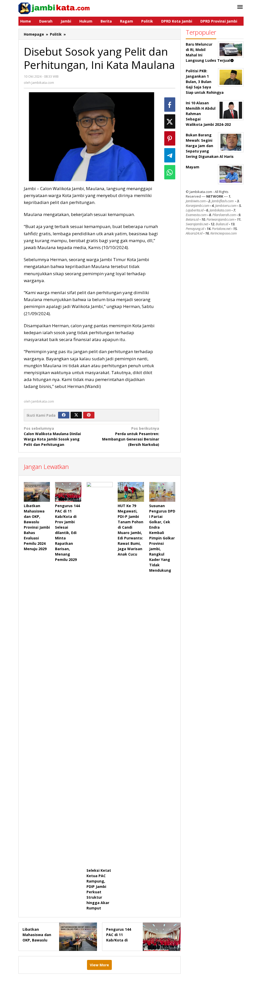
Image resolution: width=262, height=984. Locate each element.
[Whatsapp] (169, 172)
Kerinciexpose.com (223, 233)
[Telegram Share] (169, 155)
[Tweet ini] (169, 121)
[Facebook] (63, 415)
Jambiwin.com (196, 201)
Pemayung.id (195, 228)
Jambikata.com (220, 210)
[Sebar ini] (169, 104)
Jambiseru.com (225, 205)
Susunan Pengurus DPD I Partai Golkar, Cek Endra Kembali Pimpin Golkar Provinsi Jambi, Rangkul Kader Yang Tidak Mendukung (162, 538)
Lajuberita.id (195, 210)
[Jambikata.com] (54, 7)
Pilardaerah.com (224, 214)
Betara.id (192, 219)
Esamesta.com (196, 214)
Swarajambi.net (197, 224)
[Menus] (240, 7)
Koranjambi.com (197, 205)
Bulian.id (222, 224)
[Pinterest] (88, 415)
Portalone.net (221, 228)
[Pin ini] (169, 138)
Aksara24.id (194, 233)
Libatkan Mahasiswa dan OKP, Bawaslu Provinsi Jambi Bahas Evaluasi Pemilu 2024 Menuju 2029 (37, 527)
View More (99, 964)
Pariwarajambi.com (220, 219)
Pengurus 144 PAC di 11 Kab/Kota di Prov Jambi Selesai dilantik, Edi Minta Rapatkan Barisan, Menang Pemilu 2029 (67, 532)
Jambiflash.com (223, 201)
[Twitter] (76, 415)
